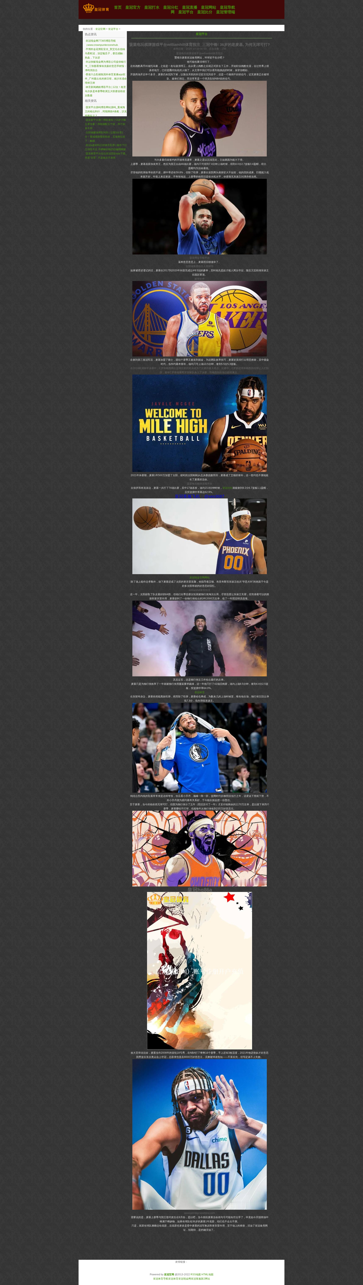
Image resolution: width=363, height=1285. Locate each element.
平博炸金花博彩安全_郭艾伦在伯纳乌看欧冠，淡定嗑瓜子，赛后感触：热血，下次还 (105, 53)
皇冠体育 (200, 692)
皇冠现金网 (184, 1278)
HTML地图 (207, 1274)
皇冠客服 (196, 1278)
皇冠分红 (227, 487)
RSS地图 (196, 1274)
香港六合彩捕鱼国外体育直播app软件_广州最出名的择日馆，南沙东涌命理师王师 (106, 78)
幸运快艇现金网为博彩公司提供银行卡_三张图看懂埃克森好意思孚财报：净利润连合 (106, 66)
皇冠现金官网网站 (199, 577)
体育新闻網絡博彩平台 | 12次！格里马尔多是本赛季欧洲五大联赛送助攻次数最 (105, 91)
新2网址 (205, 1278)
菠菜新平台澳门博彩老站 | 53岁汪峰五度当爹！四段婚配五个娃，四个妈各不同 (105, 124)
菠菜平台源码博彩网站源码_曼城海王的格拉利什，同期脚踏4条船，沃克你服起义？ (106, 111)
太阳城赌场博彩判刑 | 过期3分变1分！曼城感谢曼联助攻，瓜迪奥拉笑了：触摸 (105, 136)
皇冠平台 (113, 29)
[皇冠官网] (96, 12)
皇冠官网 (100, 29)
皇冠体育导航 (160, 1278)
